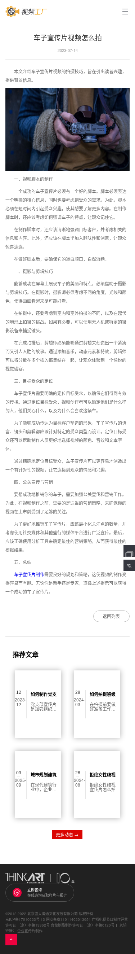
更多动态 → (67, 834)
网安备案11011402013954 (68, 919)
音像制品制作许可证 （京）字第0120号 (82, 925)
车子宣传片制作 (29, 574)
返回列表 (111, 616)
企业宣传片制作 (29, 930)
